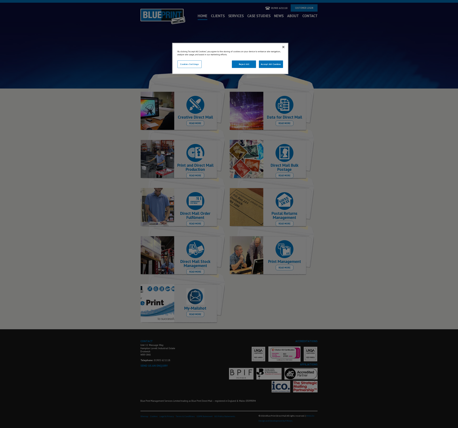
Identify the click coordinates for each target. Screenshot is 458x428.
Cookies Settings (189, 64)
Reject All (244, 64)
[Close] (283, 47)
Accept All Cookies (271, 64)
